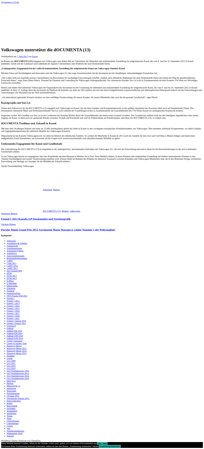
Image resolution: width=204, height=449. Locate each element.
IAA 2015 (11, 368)
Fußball (10, 328)
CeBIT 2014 (12, 266)
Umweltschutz (13, 421)
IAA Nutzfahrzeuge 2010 (18, 371)
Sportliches (11, 413)
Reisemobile (12, 406)
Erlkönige (11, 288)
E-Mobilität (12, 283)
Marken (56, 190)
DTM (9, 273)
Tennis (9, 416)
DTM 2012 (12, 276)
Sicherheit (11, 408)
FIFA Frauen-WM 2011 (17, 296)
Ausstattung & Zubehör (17, 243)
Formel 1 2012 (13, 301)
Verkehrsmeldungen (15, 431)
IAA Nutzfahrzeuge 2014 (18, 376)
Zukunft (10, 436)
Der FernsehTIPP (14, 271)
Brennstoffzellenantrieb (17, 258)
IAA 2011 (11, 363)
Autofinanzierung (14, 248)
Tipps (9, 418)
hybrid (9, 358)
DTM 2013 (12, 278)
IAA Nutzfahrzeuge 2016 (18, 378)
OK (99, 443)
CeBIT (10, 261)
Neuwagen (11, 391)
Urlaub (10, 426)
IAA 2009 (11, 361)
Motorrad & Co (13, 386)
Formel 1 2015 (13, 308)
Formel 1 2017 (13, 313)
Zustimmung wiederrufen (110, 446)
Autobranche (12, 246)
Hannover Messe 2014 (17, 351)
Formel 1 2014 (13, 306)
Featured (10, 291)
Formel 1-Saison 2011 (16, 323)
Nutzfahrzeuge (13, 393)
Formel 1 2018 (13, 316)
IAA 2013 (11, 366)
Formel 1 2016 (13, 311)
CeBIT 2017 (12, 268)
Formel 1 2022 (13, 318)
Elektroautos (12, 286)
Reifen (9, 403)
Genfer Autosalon (14, 341)
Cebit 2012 (11, 263)
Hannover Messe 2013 (17, 348)
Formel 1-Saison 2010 (16, 321)
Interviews (11, 381)
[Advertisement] (102, 24)
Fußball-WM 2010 (15, 336)
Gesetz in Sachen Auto (17, 343)
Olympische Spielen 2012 (18, 398)
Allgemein (47, 190)
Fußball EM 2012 (14, 331)
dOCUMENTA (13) (52, 211)
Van (8, 428)
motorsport (11, 388)
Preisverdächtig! (14, 401)
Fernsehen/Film (13, 293)
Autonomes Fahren (15, 251)
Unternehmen (13, 423)
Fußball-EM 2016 (14, 333)
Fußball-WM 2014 (15, 338)
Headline (11, 356)
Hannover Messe (14, 346)
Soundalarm (12, 411)
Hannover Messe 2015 (17, 353)
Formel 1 (11, 298)
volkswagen (75, 211)
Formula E (11, 326)
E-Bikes (10, 281)
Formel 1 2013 (13, 303)
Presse (35, 56)
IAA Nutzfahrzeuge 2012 (18, 373)
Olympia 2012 (13, 396)
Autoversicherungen (15, 256)
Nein (105, 443)
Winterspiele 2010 (14, 433)
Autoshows (12, 253)
